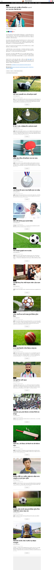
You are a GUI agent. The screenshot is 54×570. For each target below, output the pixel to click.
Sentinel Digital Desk (9, 28)
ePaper (2, 1)
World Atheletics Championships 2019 (12, 72)
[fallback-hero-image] (27, 84)
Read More (27, 104)
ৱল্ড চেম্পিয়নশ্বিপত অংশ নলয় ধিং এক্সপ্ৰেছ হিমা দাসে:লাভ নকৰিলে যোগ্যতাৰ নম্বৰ (21, 64)
